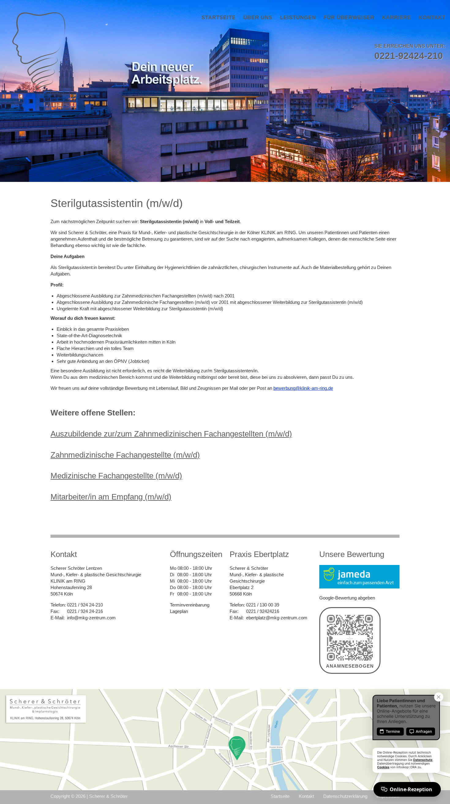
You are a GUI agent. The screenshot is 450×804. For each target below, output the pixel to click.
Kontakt (432, 17)
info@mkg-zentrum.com (91, 617)
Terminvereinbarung (189, 604)
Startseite (218, 17)
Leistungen (298, 17)
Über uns (257, 17)
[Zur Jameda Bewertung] (359, 576)
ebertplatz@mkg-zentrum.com (276, 617)
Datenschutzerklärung (345, 796)
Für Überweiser (349, 17)
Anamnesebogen (350, 666)
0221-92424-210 (408, 56)
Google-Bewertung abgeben (347, 597)
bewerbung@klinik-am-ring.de (303, 388)
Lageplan (179, 611)
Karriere (396, 17)
